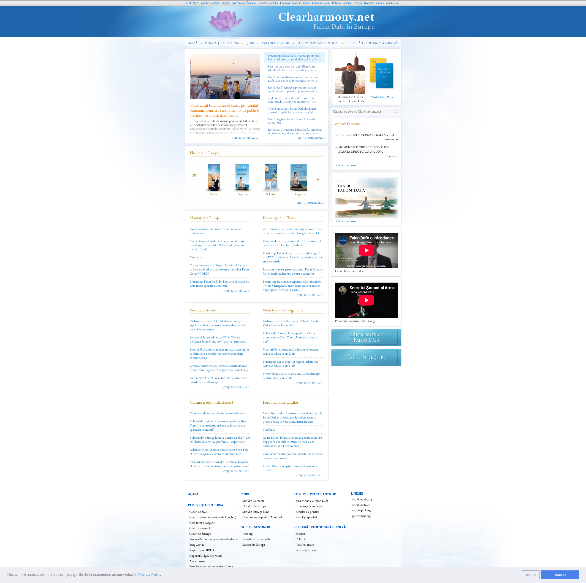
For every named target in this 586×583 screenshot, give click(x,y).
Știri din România (253, 501)
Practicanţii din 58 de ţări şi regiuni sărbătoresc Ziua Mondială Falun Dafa (290, 363)
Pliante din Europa (204, 152)
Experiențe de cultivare (309, 506)
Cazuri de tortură (199, 528)
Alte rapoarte (197, 561)
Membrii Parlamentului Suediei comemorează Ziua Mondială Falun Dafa (290, 351)
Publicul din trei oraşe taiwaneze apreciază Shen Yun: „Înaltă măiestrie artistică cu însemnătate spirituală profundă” (218, 425)
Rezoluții (247, 534)
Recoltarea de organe (201, 523)
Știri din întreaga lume (255, 512)
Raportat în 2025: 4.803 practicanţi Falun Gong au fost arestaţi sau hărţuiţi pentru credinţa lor (293, 271)
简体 (195, 3)
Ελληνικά (285, 3)
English (204, 3)
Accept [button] (560, 575)
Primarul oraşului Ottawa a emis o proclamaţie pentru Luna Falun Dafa (291, 376)
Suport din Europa (253, 545)
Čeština (250, 3)
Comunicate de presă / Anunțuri (262, 517)
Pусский (357, 3)
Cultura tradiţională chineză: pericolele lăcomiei (218, 413)
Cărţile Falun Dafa (382, 97)
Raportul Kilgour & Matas (205, 555)
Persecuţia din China (279, 217)
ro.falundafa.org (362, 499)
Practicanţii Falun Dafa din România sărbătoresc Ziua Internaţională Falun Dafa (219, 283)
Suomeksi (272, 3)
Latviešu (317, 3)
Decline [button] (530, 575)
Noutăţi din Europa (205, 217)
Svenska (369, 3)
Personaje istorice (306, 550)
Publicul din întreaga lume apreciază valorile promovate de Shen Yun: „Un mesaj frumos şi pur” (290, 337)
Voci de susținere (203, 310)
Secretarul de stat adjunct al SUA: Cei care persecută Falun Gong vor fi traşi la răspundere (218, 339)
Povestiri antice (305, 545)
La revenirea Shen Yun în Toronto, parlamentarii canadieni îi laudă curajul (219, 380)
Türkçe (380, 3)
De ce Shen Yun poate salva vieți (366, 135)
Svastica (300, 534)
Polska (336, 3)
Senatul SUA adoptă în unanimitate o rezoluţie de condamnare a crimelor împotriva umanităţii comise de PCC (219, 353)
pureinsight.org (361, 516)
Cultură (300, 539)
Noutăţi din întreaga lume (283, 310)
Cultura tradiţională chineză (211, 402)
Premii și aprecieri (306, 517)
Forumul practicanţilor (280, 402)
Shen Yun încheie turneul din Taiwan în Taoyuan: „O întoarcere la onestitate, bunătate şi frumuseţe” (220, 464)
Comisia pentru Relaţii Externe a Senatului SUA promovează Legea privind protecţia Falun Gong (219, 368)
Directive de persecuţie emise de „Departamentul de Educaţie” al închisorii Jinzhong (292, 243)
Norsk (326, 3)
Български (238, 3)
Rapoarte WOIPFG (201, 550)
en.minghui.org (361, 510)
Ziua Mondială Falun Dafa (312, 501)
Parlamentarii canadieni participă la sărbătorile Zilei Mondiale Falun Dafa (291, 323)
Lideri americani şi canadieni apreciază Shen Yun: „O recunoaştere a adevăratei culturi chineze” (219, 452)
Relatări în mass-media (256, 539)
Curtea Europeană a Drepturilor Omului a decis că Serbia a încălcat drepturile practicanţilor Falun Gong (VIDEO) (219, 269)
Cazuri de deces (198, 512)
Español (261, 3)
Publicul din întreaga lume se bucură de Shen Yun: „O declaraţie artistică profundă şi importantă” (220, 439)
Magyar (296, 3)
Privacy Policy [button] (149, 575)
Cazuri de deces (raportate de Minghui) (212, 517)
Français (226, 3)
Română (346, 3)
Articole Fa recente (347, 123)
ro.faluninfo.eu (361, 505)
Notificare (196, 257)
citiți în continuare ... (244, 137)
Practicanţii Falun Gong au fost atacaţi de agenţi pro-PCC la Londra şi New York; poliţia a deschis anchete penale (292, 257)
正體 (188, 3)
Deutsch (214, 3)
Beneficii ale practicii (307, 512)
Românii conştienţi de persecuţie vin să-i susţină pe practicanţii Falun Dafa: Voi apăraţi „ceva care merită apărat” (220, 245)
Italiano (306, 3)
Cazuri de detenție (200, 534)
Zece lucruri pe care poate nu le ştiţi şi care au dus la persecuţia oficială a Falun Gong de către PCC (292, 231)
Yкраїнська (392, 3)
